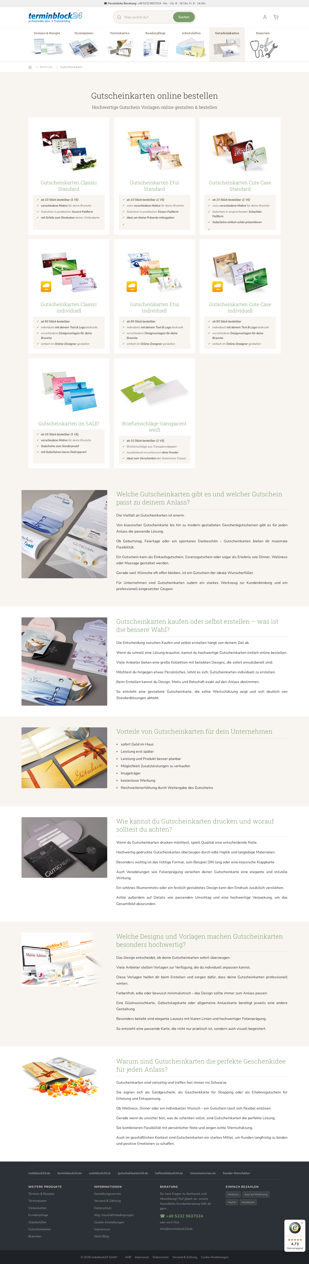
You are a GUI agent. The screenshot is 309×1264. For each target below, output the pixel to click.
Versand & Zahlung (107, 1201)
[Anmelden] (265, 17)
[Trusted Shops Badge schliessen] (302, 1223)
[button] (47, 46)
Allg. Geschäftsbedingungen (114, 1215)
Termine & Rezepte (41, 1194)
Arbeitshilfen (37, 1222)
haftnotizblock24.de (169, 1173)
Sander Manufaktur (236, 1173)
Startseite (46, 67)
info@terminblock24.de (176, 1229)
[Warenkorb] (276, 17)
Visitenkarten (37, 1208)
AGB (128, 1257)
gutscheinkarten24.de (133, 1173)
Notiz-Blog (101, 1236)
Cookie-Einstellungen (109, 1222)
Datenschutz (103, 1208)
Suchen (183, 17)
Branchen (34, 1236)
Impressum (102, 1229)
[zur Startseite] (55, 17)
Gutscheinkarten (71, 67)
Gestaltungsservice (107, 1194)
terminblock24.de (69, 1173)
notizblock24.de (39, 1173)
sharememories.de (203, 1173)
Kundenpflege (38, 1215)
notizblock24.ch (100, 1173)
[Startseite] (30, 67)
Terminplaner (37, 1201)
